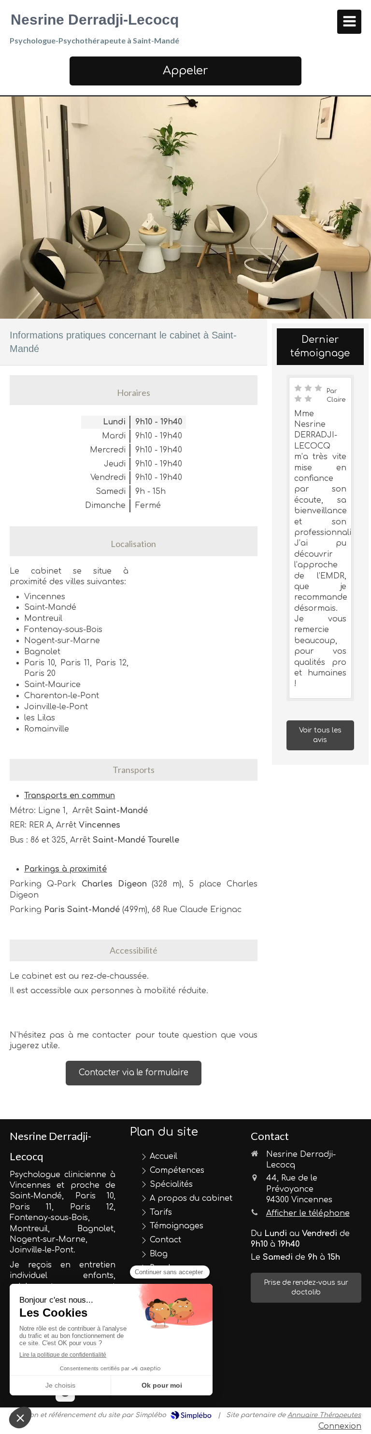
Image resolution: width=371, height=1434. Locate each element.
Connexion (339, 1426)
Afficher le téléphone (308, 1213)
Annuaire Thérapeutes (324, 1415)
